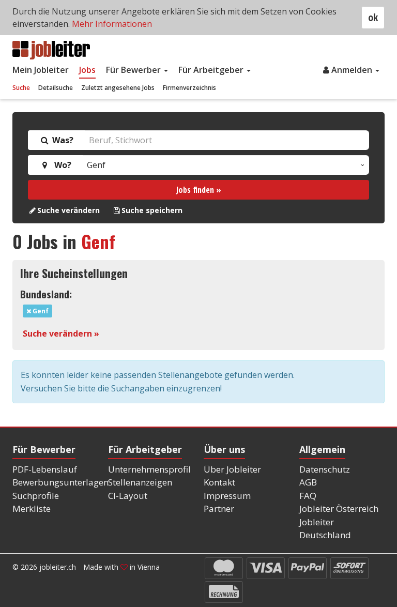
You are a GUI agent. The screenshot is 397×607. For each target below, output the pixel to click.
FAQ (307, 496)
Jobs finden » (198, 189)
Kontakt (219, 482)
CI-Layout (127, 496)
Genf (98, 241)
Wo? (60, 165)
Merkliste (31, 508)
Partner (219, 508)
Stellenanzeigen (140, 482)
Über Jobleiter (232, 469)
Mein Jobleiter (40, 69)
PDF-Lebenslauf (44, 469)
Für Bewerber (134, 69)
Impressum (227, 496)
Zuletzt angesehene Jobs (118, 87)
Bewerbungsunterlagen (60, 482)
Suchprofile (35, 496)
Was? (61, 140)
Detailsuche (55, 87)
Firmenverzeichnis (189, 87)
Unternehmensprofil (149, 469)
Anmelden (352, 69)
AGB (308, 482)
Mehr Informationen (112, 23)
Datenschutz (324, 469)
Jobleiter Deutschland (325, 528)
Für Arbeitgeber (212, 69)
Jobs (87, 69)
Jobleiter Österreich (338, 508)
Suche (21, 87)
